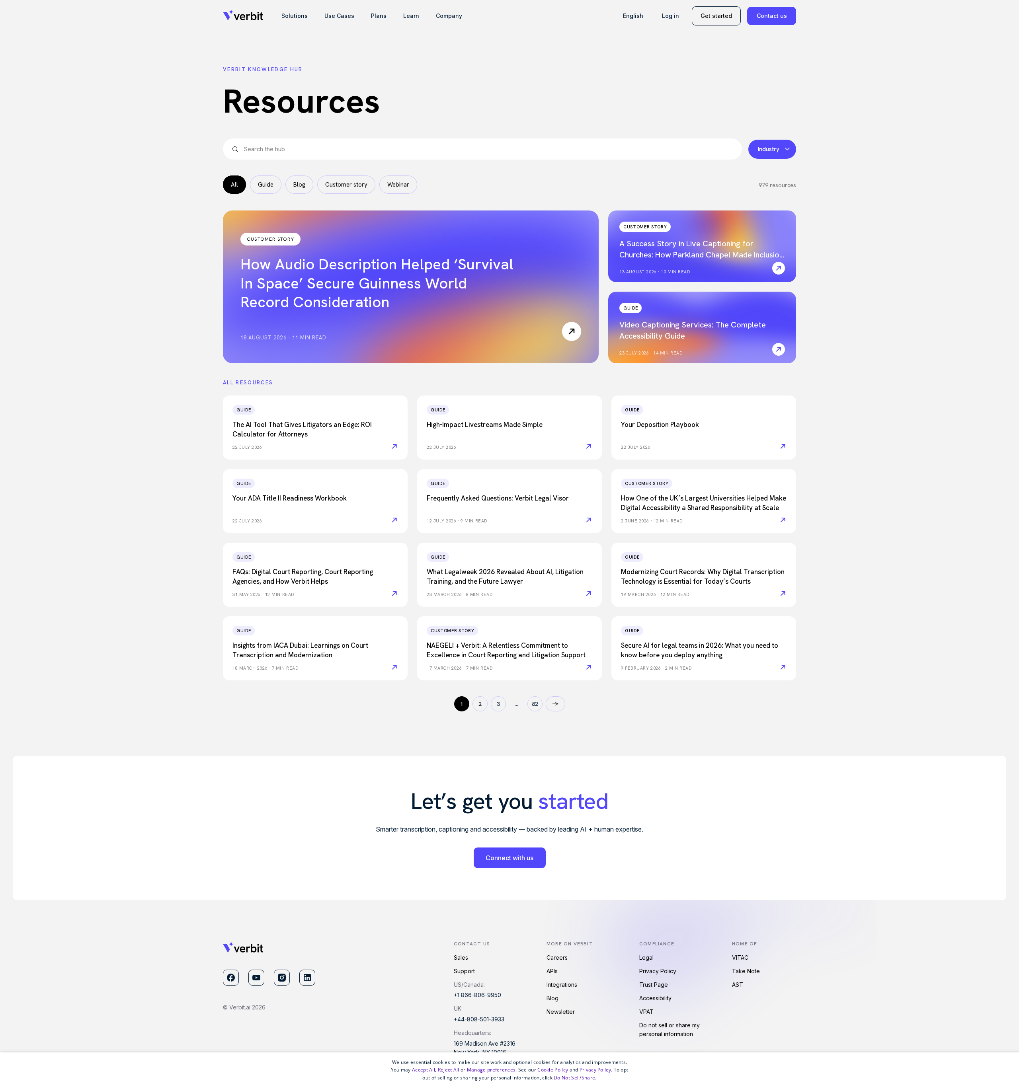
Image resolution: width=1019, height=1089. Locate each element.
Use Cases (339, 15)
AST (737, 984)
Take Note (746, 971)
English (633, 15)
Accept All (423, 1069)
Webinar (398, 185)
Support (464, 971)
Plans (379, 15)
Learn (411, 15)
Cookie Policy (552, 1069)
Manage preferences (491, 1069)
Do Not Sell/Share (574, 1077)
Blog (299, 185)
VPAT (646, 1011)
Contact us (772, 15)
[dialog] (509, 1070)
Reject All (448, 1069)
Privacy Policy (657, 971)
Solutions (294, 15)
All (234, 185)
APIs (552, 971)
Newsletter (561, 1011)
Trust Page (653, 984)
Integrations (562, 984)
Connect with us (509, 858)
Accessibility (655, 998)
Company (449, 15)
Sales (461, 957)
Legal (646, 957)
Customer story (346, 185)
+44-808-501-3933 (479, 1019)
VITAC (740, 957)
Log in (670, 15)
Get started (716, 15)
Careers (557, 957)
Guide (265, 185)
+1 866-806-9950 (477, 995)
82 (535, 703)
